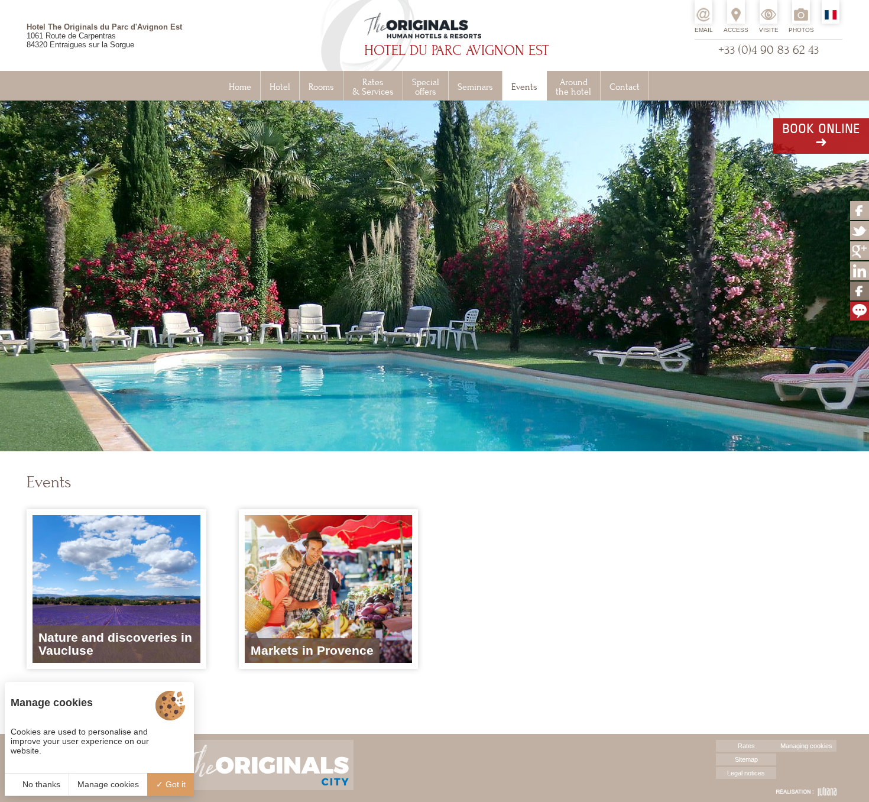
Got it (174, 784)
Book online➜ (821, 136)
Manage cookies (108, 784)
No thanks (40, 784)
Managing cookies (806, 745)
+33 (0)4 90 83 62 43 (768, 50)
